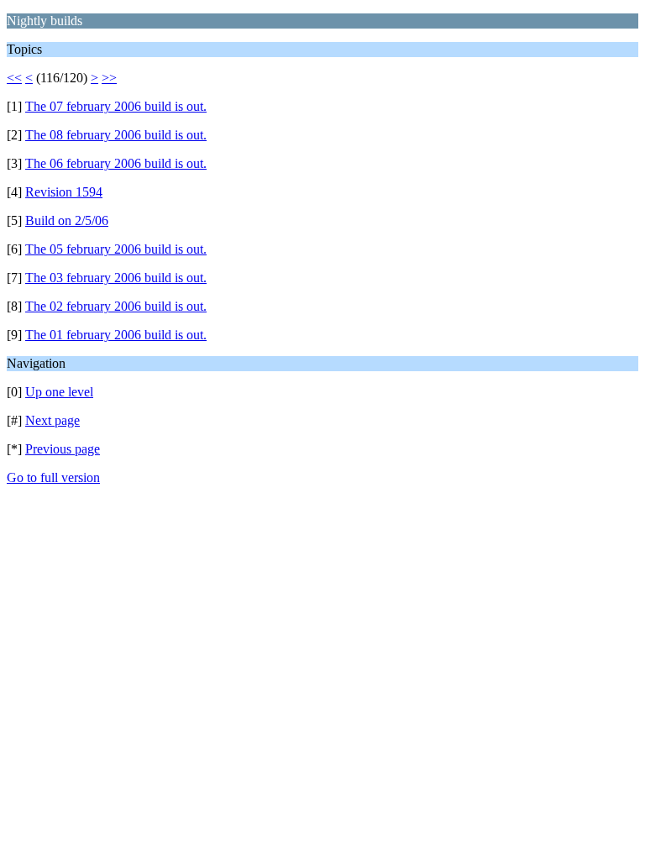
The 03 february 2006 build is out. (116, 277)
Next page (52, 420)
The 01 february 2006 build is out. (116, 335)
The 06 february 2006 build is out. (116, 163)
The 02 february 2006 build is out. (116, 306)
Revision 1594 (63, 192)
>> (109, 78)
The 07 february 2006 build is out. (116, 106)
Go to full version (53, 477)
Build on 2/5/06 (66, 220)
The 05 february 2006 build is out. (116, 249)
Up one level (59, 392)
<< (14, 78)
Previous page (62, 449)
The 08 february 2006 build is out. (116, 135)
